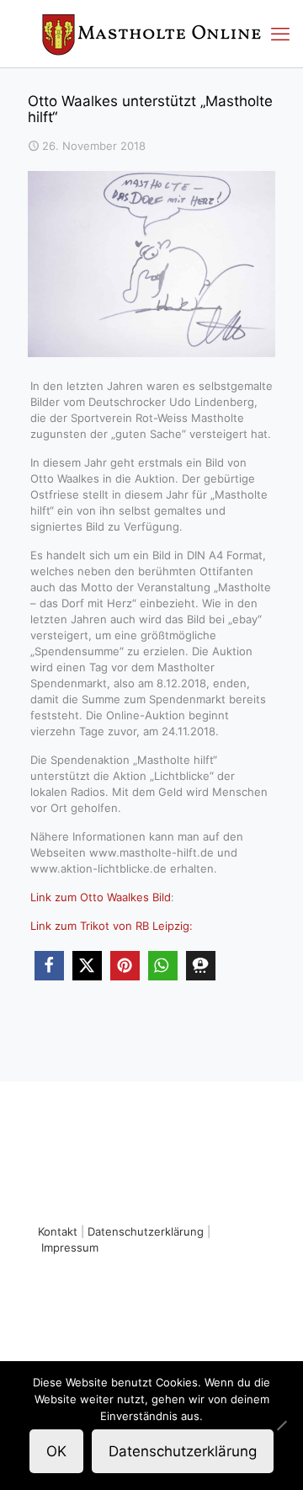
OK (56, 1451)
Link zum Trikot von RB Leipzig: (111, 925)
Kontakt (57, 1231)
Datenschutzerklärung (146, 1231)
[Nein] (282, 1425)
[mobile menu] (280, 33)
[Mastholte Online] (151, 33)
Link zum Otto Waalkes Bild (100, 897)
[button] (49, 965)
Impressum (69, 1247)
